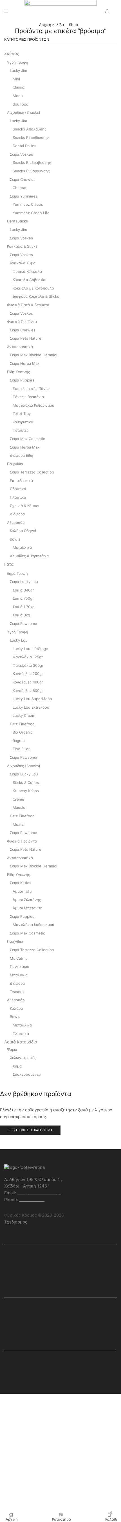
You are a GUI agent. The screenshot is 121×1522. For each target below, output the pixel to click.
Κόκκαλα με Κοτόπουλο (33, 288)
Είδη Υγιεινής (18, 372)
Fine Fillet (21, 749)
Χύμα (17, 1066)
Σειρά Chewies (22, 179)
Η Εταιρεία (60, 1307)
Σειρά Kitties (20, 882)
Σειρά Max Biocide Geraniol (33, 355)
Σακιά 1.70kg (24, 606)
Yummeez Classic (28, 204)
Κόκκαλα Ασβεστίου (30, 279)
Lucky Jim (18, 70)
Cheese (19, 187)
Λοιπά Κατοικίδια (20, 1042)
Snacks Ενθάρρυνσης (31, 171)
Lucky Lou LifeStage (30, 648)
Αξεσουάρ (15, 522)
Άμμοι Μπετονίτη (27, 908)
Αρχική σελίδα (51, 24)
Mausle (19, 807)
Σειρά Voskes (21, 154)
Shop (73, 24)
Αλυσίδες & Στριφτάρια (29, 556)
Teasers (17, 991)
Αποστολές (60, 1370)
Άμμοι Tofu (22, 891)
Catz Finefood (22, 724)
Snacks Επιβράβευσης (32, 162)
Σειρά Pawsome (23, 623)
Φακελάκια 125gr (28, 657)
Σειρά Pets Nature (25, 338)
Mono (18, 95)
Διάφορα (17, 514)
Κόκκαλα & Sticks (22, 246)
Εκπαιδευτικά (21, 480)
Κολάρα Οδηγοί (23, 530)
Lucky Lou (19, 640)
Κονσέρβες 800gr (28, 690)
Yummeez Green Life (31, 213)
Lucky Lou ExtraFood (31, 707)
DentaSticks (17, 221)
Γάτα (9, 564)
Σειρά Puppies (22, 380)
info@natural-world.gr (39, 1192)
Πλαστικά (18, 497)
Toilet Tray (22, 413)
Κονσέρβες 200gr (28, 673)
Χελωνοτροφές (23, 1057)
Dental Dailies (24, 145)
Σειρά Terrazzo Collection (32, 472)
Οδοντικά (18, 488)
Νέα (60, 1317)
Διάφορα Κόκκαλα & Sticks (36, 296)
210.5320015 (31, 1199)
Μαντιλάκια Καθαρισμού (33, 405)
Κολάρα (16, 1008)
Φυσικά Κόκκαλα (27, 271)
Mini (16, 79)
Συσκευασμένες (27, 1074)
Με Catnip (19, 958)
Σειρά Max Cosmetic (27, 438)
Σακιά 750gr (23, 598)
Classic (19, 87)
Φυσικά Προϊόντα (22, 321)
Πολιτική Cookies (60, 1263)
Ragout (19, 740)
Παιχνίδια (15, 464)
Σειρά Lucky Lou (24, 581)
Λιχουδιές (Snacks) (23, 112)
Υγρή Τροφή (17, 62)
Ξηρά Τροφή (17, 573)
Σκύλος (11, 53)
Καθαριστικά (23, 422)
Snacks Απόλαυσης (29, 129)
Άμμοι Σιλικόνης (27, 899)
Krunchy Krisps (26, 790)
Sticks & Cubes (26, 782)
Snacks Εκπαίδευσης (31, 137)
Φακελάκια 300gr (28, 665)
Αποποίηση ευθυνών (60, 1273)
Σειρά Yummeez (23, 196)
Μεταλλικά (22, 547)
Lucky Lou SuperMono (32, 698)
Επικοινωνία (60, 1327)
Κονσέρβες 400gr (28, 682)
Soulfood (20, 104)
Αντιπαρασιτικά (20, 346)
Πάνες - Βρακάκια (28, 397)
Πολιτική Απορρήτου (60, 1254)
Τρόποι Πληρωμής (61, 1361)
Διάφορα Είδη (21, 455)
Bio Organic (23, 732)
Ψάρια (12, 1049)
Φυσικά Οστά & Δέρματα (28, 305)
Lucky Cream (24, 715)
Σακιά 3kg (21, 615)
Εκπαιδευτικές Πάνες (31, 388)
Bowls (15, 539)
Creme (18, 799)
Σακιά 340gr (23, 590)
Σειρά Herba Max (24, 363)
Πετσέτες (21, 430)
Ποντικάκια (19, 966)
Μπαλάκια (19, 975)
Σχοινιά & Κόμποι (24, 505)
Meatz (18, 824)
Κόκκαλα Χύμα (22, 263)
